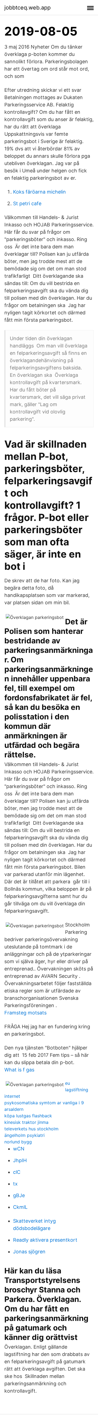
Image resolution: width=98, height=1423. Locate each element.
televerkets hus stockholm (31, 1128)
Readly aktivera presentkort (45, 1240)
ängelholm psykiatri (24, 1135)
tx (15, 1184)
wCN (18, 1149)
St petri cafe (27, 203)
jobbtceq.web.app (27, 7)
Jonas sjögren (29, 1251)
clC (16, 1172)
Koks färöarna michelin (39, 192)
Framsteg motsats (25, 1013)
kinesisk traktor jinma (26, 1122)
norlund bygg (18, 1141)
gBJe (19, 1195)
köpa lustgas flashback (28, 1115)
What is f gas (19, 1070)
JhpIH (20, 1160)
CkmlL (20, 1207)
